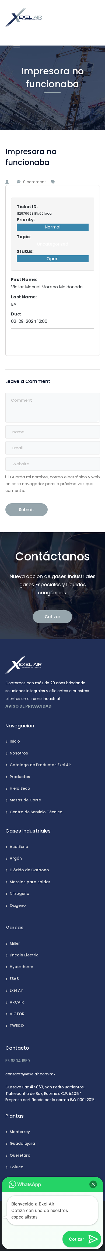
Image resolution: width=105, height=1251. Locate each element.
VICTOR (17, 1014)
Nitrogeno (19, 893)
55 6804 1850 (17, 1060)
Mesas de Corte (25, 800)
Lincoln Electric (24, 955)
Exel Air (16, 990)
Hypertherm (21, 966)
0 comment (34, 182)
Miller (15, 943)
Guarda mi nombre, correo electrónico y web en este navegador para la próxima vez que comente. (52, 483)
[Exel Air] (23, 17)
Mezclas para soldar (30, 882)
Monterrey (20, 1131)
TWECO (17, 1025)
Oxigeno (18, 905)
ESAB (14, 978)
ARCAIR (17, 1002)
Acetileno (19, 846)
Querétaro (20, 1155)
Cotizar (52, 617)
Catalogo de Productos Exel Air (40, 765)
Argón (16, 858)
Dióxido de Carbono (29, 870)
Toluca (16, 1167)
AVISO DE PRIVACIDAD (28, 706)
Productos (20, 776)
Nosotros (19, 753)
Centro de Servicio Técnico (36, 812)
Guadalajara (22, 1143)
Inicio (15, 741)
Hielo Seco (20, 788)
